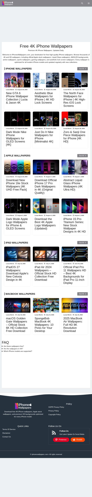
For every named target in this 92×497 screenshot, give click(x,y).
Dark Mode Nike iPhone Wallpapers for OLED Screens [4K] (16, 138)
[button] (82, 3)
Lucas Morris (10, 89)
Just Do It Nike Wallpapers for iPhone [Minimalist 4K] (44, 136)
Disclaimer (6, 433)
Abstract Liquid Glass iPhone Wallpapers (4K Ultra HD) (73, 184)
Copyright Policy (54, 414)
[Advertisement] (46, 24)
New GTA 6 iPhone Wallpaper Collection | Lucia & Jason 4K (17, 98)
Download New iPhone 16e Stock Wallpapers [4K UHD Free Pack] (17, 184)
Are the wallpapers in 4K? (13, 349)
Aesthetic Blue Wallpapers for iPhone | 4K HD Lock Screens (44, 98)
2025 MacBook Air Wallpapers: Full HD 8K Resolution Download (73, 325)
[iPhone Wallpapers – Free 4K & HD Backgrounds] (7, 3)
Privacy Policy (53, 411)
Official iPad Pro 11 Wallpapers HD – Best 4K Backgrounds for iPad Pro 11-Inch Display (74, 274)
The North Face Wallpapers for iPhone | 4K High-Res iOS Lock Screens (74, 99)
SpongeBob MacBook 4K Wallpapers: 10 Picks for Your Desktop (44, 325)
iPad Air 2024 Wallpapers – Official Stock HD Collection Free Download (45, 273)
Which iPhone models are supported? (18, 351)
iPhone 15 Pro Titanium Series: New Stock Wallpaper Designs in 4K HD (74, 225)
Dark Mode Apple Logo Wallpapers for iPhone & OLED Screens (17, 223)
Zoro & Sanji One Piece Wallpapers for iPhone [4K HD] (74, 136)
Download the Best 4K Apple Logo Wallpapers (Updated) (45, 223)
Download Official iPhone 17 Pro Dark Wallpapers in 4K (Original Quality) (46, 186)
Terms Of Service (8, 429)
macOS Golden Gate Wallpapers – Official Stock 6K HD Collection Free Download (17, 325)
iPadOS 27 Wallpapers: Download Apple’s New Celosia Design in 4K (17, 273)
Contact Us (6, 437)
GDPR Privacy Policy (56, 407)
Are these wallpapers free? (14, 346)
